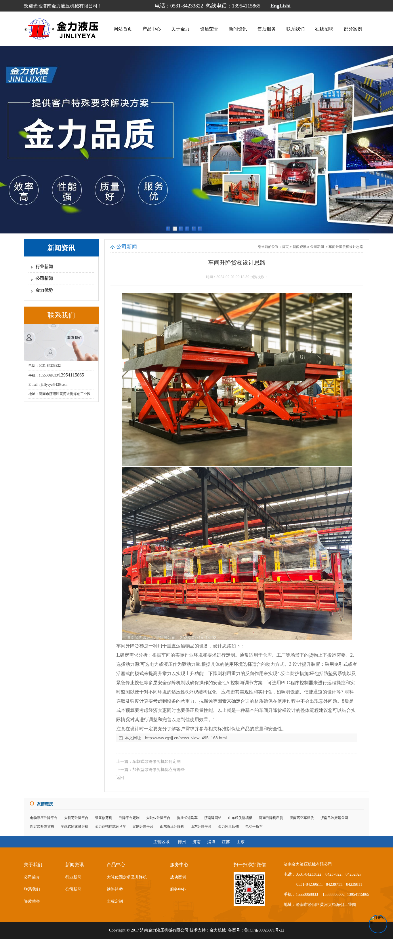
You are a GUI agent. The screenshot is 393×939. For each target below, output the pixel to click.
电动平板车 (254, 826)
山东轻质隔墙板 (240, 818)
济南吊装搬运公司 (334, 818)
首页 (285, 247)
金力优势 (44, 290)
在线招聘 (324, 28)
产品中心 (151, 28)
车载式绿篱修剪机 (74, 826)
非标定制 (115, 901)
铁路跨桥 (115, 889)
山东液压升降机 (172, 826)
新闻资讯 (238, 28)
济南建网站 (213, 818)
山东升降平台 (201, 826)
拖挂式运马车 (187, 818)
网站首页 (123, 28)
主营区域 (161, 841)
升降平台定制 (129, 818)
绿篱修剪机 (103, 818)
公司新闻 (44, 278)
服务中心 (178, 889)
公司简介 (32, 877)
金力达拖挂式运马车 (110, 826)
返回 (120, 777)
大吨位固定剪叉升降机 (127, 877)
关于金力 (180, 28)
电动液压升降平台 (44, 818)
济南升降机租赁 (271, 818)
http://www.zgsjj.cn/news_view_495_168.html (186, 737)
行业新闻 (44, 266)
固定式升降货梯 (42, 826)
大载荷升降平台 (76, 818)
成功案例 (178, 877)
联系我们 (295, 28)
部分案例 (353, 28)
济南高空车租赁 (302, 818)
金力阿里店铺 (228, 826)
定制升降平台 (143, 826)
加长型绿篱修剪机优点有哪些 (158, 769)
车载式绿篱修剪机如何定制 (156, 761)
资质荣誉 (209, 28)
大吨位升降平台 (158, 818)
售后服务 (266, 28)
